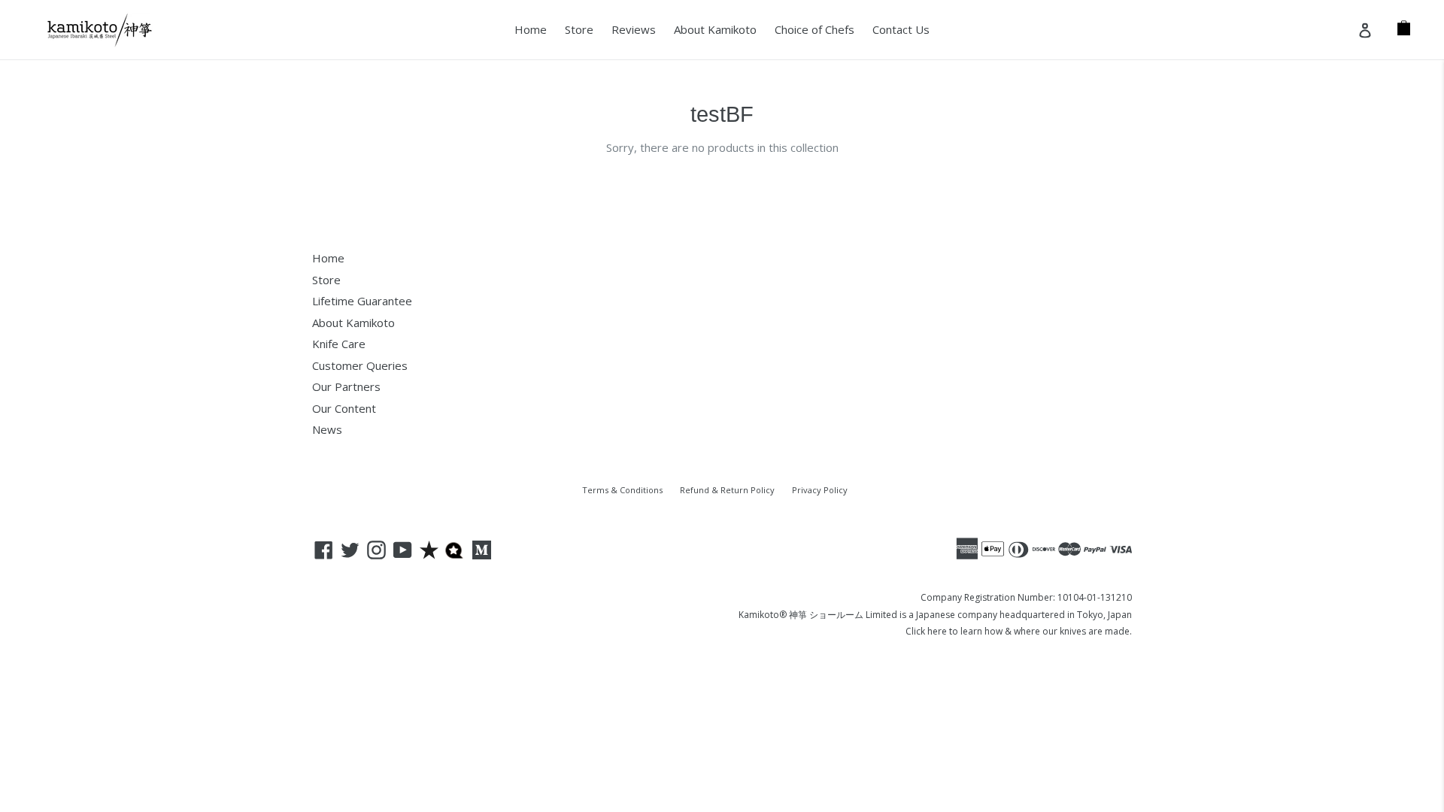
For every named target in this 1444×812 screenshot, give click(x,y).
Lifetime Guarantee (362, 300)
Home (530, 29)
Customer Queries (360, 365)
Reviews (633, 29)
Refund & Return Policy (727, 489)
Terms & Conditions (622, 489)
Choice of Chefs (814, 29)
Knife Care (339, 343)
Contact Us (901, 29)
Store (579, 29)
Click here (926, 631)
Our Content (344, 408)
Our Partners (346, 386)
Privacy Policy (820, 489)
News (327, 429)
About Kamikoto (715, 29)
